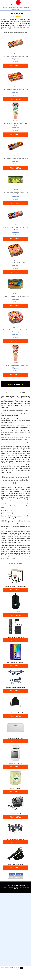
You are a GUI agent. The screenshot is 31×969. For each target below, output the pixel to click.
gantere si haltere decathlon (15, 688)
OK (21, 967)
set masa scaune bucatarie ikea (15, 586)
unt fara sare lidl (15, 788)
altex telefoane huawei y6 (15, 662)
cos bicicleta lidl (15, 814)
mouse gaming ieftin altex (15, 612)
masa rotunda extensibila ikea (15, 839)
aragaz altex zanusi (15, 763)
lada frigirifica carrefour (15, 738)
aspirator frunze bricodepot (15, 864)
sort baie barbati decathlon (15, 713)
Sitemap (15, 888)
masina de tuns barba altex (15, 637)
